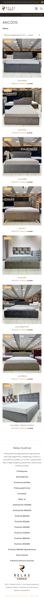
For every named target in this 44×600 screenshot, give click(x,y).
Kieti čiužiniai (22, 555)
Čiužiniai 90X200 (22, 522)
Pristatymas (22, 471)
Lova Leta (22, 278)
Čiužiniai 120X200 (22, 527)
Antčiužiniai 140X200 (22, 505)
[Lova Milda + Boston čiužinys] (22, 402)
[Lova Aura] (22, 107)
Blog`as (22, 499)
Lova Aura (22, 130)
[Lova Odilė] (22, 156)
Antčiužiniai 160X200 (22, 510)
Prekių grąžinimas (22, 488)
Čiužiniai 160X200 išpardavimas (22, 550)
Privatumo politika (22, 482)
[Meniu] (36, 8)
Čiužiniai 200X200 (22, 544)
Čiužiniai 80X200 (22, 516)
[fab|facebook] (42, 2)
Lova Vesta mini (22, 327)
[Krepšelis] (41, 8)
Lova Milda (22, 81)
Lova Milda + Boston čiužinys (22, 425)
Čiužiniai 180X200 (22, 538)
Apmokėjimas (22, 477)
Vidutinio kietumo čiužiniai (22, 561)
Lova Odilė (22, 179)
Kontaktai (22, 494)
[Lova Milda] (22, 58)
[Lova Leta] (22, 255)
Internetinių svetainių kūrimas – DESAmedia (22, 596)
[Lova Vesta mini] (22, 304)
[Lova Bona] (22, 353)
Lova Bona (22, 376)
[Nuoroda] (8, 8)
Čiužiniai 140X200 (22, 533)
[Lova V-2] (22, 205)
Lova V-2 (22, 228)
